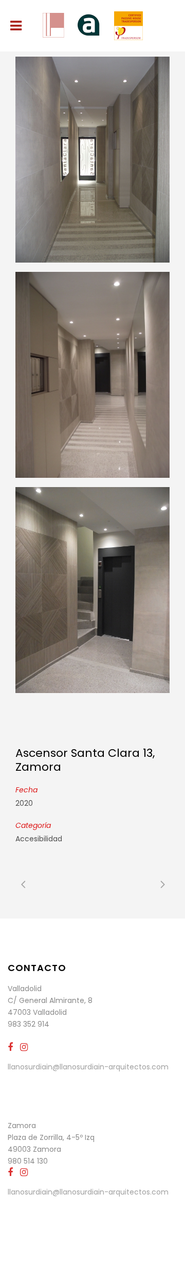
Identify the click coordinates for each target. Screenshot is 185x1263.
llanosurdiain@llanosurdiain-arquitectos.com (88, 1067)
